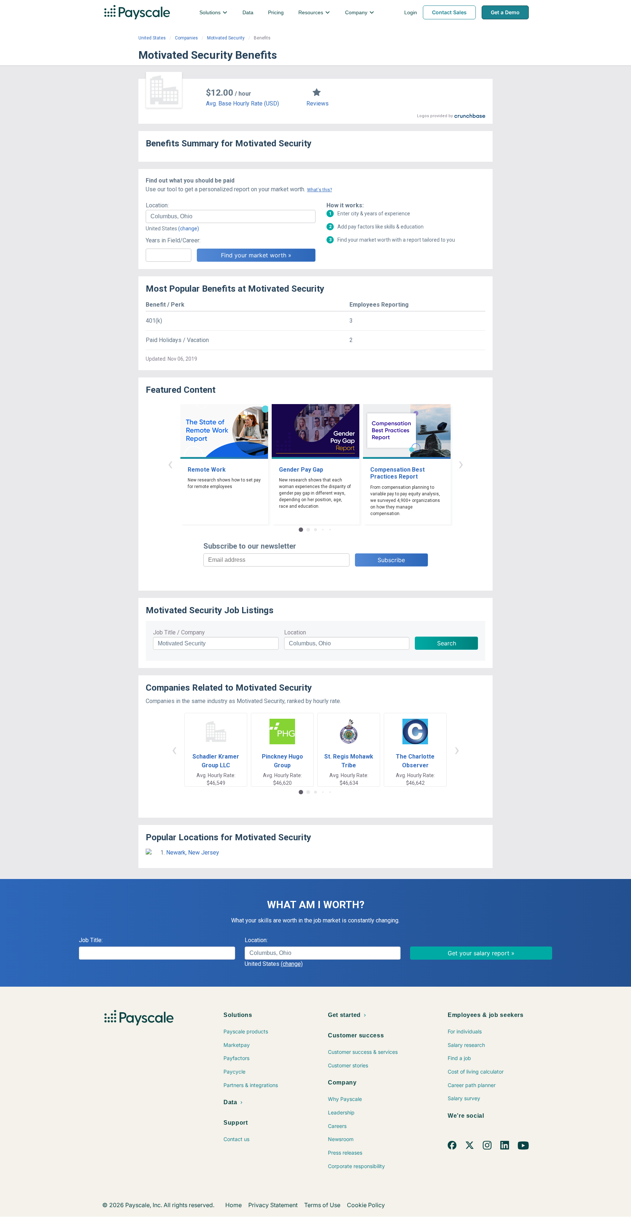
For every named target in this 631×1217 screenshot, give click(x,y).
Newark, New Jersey (192, 852)
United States (152, 38)
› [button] (460, 463)
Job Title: (91, 940)
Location (295, 632)
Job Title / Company (179, 632)
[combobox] (231, 216)
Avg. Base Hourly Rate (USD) (242, 103)
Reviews (317, 103)
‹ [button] (170, 463)
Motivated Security (226, 38)
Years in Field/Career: (173, 240)
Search (446, 643)
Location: (157, 205)
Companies (186, 38)
